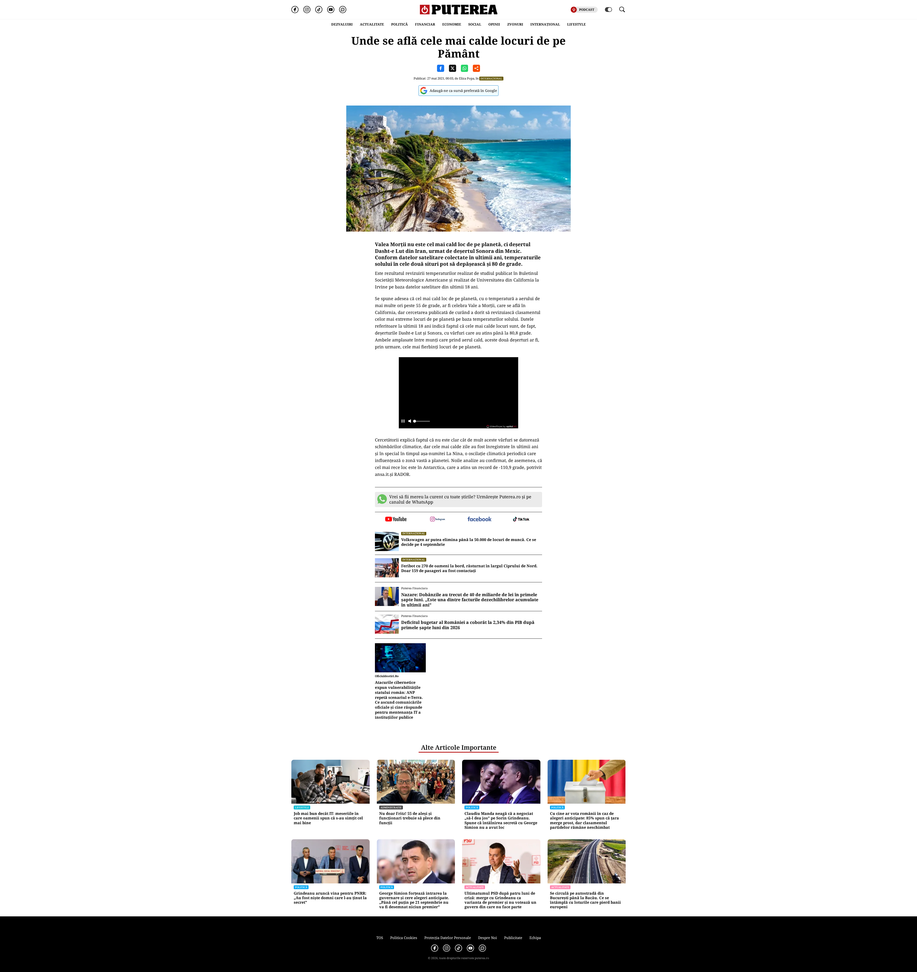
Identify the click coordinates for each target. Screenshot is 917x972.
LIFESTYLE (576, 24)
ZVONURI (515, 24)
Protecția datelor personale (447, 937)
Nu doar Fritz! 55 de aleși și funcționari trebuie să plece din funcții (409, 818)
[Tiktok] (318, 9)
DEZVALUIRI (342, 24)
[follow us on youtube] (396, 519)
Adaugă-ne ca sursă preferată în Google (463, 90)
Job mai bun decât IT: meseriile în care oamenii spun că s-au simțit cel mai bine (328, 818)
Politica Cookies (403, 937)
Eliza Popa (466, 78)
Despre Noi (487, 937)
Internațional (491, 78)
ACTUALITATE (372, 24)
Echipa (535, 937)
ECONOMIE (451, 24)
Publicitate (513, 937)
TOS (379, 937)
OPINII (494, 24)
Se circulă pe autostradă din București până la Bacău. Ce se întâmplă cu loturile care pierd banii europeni (585, 900)
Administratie (391, 807)
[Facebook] (295, 9)
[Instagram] (306, 9)
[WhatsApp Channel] (342, 9)
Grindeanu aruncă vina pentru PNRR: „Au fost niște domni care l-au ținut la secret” (330, 898)
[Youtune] (330, 9)
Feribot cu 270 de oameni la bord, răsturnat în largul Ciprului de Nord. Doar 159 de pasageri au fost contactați (469, 568)
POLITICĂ (399, 24)
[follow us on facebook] (479, 519)
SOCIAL (474, 24)
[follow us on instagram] (437, 519)
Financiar (425, 24)
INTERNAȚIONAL (545, 24)
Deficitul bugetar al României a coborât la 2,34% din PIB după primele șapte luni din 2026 (467, 625)
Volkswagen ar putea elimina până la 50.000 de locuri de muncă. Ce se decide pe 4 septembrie (468, 542)
